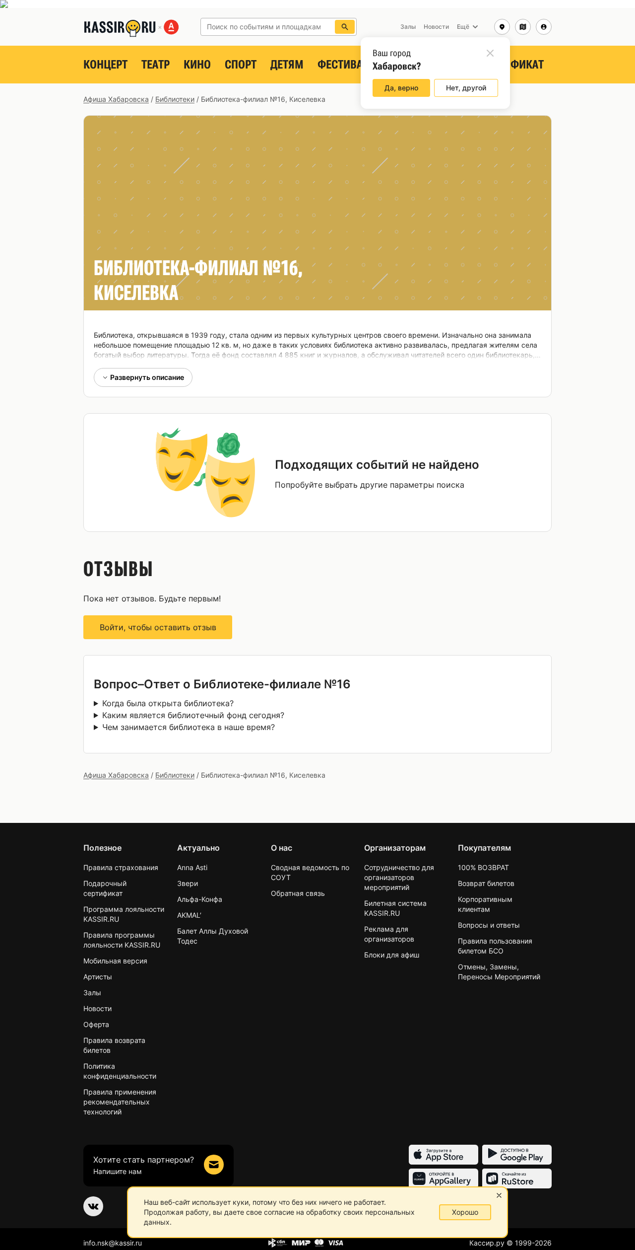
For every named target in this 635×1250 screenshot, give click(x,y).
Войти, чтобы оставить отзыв (158, 627)
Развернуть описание (147, 377)
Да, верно (401, 87)
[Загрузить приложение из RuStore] (517, 1178)
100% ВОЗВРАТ (483, 867)
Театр (155, 65)
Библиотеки (174, 99)
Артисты (97, 976)
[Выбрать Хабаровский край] (523, 27)
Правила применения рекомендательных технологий (119, 1102)
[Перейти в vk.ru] (93, 1206)
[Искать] (345, 27)
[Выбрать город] (502, 27)
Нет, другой (466, 87)
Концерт (105, 65)
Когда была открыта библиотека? (168, 703)
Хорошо (465, 1212)
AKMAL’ (189, 915)
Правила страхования (120, 867)
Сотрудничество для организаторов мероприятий (399, 877)
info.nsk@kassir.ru (112, 1243)
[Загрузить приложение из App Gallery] (443, 1178)
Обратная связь (298, 893)
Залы (92, 992)
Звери (187, 883)
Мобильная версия (115, 960)
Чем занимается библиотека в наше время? (188, 727)
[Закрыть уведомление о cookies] (499, 1195)
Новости (97, 1008)
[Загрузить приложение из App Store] (443, 1155)
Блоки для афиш (391, 955)
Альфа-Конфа (199, 899)
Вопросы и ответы (489, 925)
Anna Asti (192, 867)
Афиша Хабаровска (116, 99)
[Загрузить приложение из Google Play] (517, 1155)
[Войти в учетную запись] (544, 27)
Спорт (240, 65)
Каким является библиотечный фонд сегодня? (193, 715)
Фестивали (347, 65)
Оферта (96, 1024)
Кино (197, 65)
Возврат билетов (486, 883)
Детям (287, 65)
